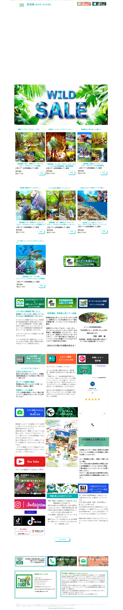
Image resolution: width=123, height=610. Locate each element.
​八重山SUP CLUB (97, 486)
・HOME (17, 604)
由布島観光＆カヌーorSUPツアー (40, 604)
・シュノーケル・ (33, 604)
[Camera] (20, 412)
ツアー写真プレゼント (24, 606)
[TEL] (62, 561)
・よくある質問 (29, 606)
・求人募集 (57, 606)
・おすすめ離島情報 (48, 606)
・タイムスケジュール (34, 606)
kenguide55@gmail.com (46, 589)
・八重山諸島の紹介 (53, 606)
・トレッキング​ (29, 604)
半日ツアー (46, 604)
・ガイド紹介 (44, 606)
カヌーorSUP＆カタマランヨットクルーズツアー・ (54, 604)
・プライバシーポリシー (62, 606)
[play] (119, 79)
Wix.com (73, 608)
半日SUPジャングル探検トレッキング (28, 605)
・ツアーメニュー (20, 604)
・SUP (24, 604)
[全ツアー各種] (61, 104)
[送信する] (93, 303)
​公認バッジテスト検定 (98, 489)
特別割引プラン (19, 606)
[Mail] (79, 4)
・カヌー (26, 604)
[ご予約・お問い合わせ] (93, 561)
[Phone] (95, 4)
